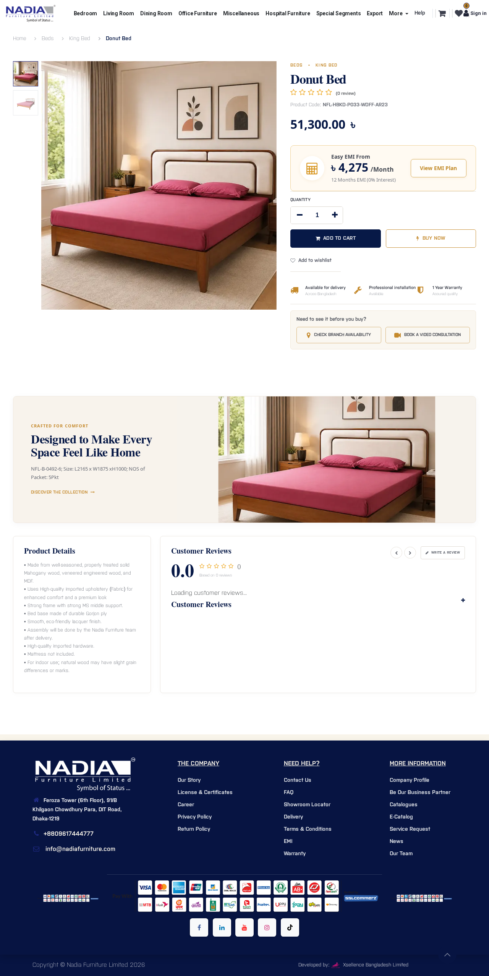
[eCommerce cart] (441, 13)
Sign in (476, 13)
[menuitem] (85, 13)
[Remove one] (299, 215)
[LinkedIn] (222, 927)
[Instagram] (267, 927)
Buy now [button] (434, 238)
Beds (47, 38)
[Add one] (334, 215)
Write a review (445, 552)
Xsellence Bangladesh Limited (375, 965)
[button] (53, 68)
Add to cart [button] (339, 238)
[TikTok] (290, 927)
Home (19, 38)
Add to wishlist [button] (315, 260)
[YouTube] (244, 927)
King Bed (79, 38)
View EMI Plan (438, 168)
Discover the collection (59, 492)
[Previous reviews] (396, 553)
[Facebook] (199, 927)
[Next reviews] (410, 553)
